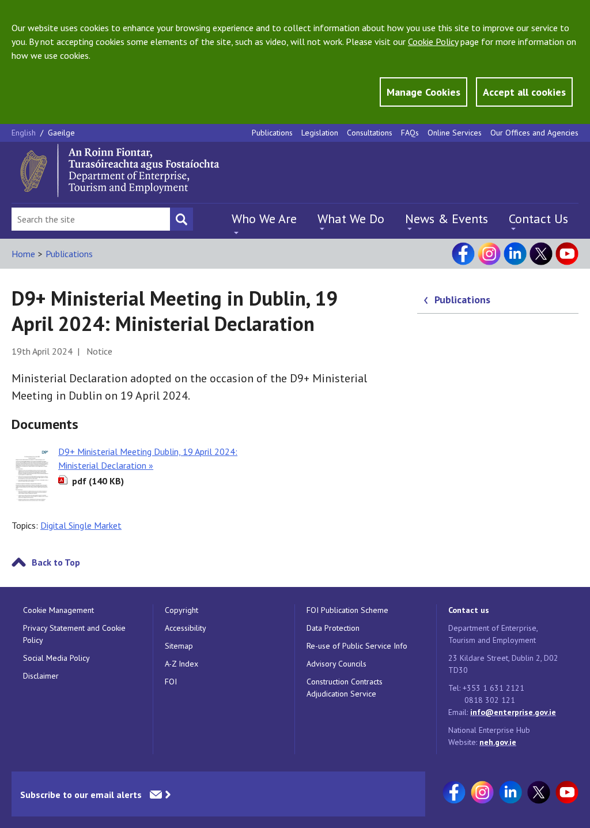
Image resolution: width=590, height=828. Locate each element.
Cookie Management (58, 610)
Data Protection (333, 628)
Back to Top (56, 562)
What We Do (350, 218)
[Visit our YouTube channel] (566, 253)
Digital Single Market (81, 525)
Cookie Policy (433, 41)
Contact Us (538, 218)
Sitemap (179, 646)
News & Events (446, 218)
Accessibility (185, 628)
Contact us (468, 610)
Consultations (369, 132)
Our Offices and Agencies (534, 132)
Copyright (181, 610)
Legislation (319, 132)
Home (23, 253)
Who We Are (264, 218)
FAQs (410, 132)
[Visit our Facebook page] (463, 253)
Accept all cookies (524, 92)
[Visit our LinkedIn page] (515, 253)
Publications (272, 132)
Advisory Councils (336, 663)
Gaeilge (61, 132)
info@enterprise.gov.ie (513, 712)
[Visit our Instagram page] (489, 253)
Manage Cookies (423, 92)
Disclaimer (41, 676)
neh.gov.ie (497, 742)
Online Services (455, 132)
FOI (171, 681)
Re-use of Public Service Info (357, 646)
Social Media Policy (56, 658)
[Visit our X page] (541, 253)
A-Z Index (181, 663)
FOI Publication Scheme (347, 610)
